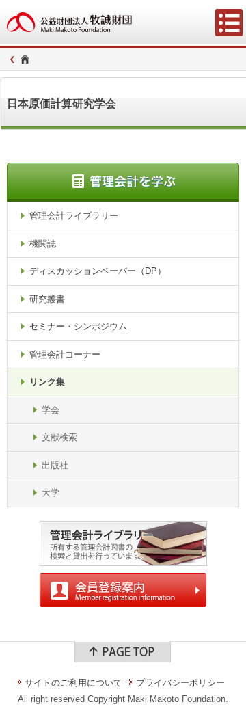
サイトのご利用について (73, 682)
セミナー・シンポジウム (78, 326)
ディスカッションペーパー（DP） (97, 271)
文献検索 (59, 437)
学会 (50, 410)
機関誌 (42, 244)
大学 (50, 492)
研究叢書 (47, 299)
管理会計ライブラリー (73, 216)
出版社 (55, 465)
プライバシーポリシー (180, 682)
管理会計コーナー (64, 354)
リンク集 (47, 382)
